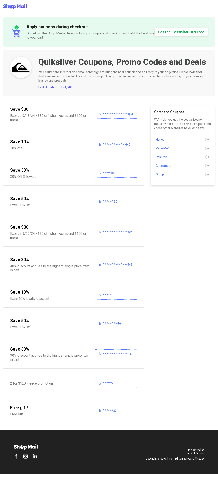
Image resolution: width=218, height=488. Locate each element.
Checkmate (163, 165)
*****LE (109, 295)
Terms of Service (194, 453)
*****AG (109, 410)
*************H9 (117, 144)
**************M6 (118, 264)
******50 (110, 201)
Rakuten (161, 157)
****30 (108, 173)
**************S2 (117, 232)
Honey (160, 139)
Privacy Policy (196, 449)
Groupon (161, 174)
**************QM (118, 114)
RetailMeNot (164, 148)
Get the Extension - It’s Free (181, 32)
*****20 (109, 383)
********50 (112, 323)
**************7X (117, 354)
